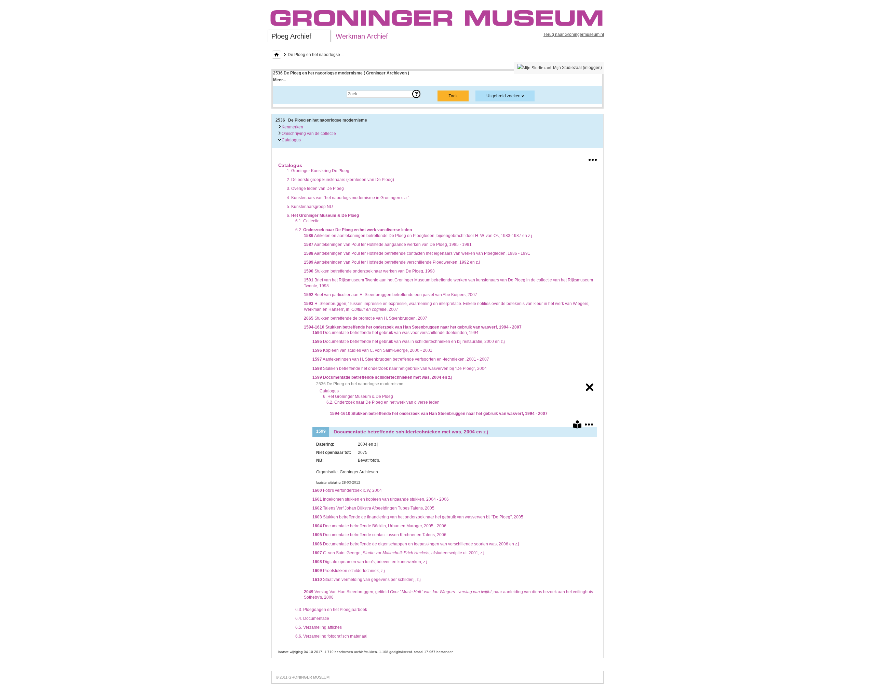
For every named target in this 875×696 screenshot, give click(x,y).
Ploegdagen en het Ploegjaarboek (331, 609)
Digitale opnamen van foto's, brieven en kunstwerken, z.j (369, 561)
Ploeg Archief (291, 36)
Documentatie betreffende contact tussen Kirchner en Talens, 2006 (379, 534)
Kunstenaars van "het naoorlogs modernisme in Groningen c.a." (348, 197)
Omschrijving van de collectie (308, 133)
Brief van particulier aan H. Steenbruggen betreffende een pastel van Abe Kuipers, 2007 (390, 294)
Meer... (279, 80)
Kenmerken (292, 127)
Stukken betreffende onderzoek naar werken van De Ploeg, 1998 (369, 271)
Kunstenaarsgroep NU (310, 206)
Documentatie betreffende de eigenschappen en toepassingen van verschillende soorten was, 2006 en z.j (415, 544)
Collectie (307, 221)
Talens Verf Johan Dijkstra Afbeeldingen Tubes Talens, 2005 (373, 508)
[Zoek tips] (416, 94)
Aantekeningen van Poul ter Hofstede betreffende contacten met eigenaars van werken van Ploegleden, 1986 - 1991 (417, 253)
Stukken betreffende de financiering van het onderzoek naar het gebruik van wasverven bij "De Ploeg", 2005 (417, 517)
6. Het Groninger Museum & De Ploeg (358, 396)
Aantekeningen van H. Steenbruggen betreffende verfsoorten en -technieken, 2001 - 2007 (400, 359)
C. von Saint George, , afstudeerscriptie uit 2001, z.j (398, 553)
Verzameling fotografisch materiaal (331, 636)
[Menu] (593, 158)
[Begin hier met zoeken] (276, 55)
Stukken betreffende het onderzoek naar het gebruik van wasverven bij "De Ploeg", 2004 (399, 368)
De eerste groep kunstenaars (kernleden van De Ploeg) (340, 179)
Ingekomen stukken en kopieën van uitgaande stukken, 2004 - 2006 (380, 499)
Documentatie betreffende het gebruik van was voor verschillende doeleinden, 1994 (395, 332)
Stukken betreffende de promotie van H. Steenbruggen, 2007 (365, 318)
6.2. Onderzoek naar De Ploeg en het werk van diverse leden (383, 402)
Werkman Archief (362, 36)
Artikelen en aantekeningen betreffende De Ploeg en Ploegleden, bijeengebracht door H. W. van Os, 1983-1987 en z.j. (418, 235)
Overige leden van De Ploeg (315, 188)
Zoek (284, 94)
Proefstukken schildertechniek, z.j (348, 570)
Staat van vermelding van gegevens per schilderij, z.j (366, 579)
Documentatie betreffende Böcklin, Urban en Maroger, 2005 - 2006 (379, 526)
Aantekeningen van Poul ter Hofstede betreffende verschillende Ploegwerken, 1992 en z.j (392, 262)
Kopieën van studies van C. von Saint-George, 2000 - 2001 (372, 350)
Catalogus (291, 140)
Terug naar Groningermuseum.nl (573, 34)
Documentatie (312, 618)
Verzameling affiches (318, 627)
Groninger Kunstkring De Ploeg (318, 170)
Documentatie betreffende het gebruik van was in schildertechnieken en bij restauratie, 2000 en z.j (408, 341)
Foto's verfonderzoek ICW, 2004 (347, 490)
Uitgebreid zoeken (503, 96)
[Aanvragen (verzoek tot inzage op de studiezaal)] (577, 425)
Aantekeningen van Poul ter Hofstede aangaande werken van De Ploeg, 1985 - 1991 (388, 244)
